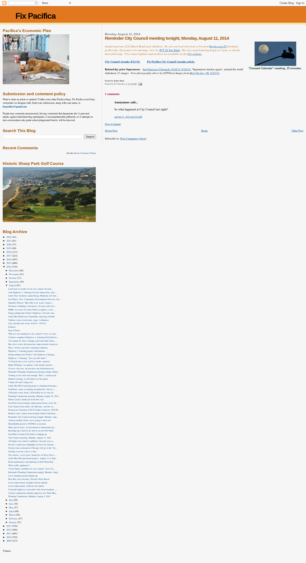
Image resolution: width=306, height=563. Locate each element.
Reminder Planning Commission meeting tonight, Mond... (33, 371)
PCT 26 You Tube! (169, 50)
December (14, 270)
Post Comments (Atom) (133, 138)
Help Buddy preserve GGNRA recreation (27, 423)
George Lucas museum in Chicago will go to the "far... (32, 447)
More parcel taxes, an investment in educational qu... (32, 427)
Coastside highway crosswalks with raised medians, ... (32, 489)
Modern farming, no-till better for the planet (28, 378)
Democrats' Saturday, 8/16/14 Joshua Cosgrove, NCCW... (34, 409)
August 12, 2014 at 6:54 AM (128, 116)
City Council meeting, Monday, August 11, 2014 (29, 437)
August (12, 285)
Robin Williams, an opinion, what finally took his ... (31, 364)
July (11, 499)
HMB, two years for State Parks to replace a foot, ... (32, 309)
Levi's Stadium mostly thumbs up (22, 475)
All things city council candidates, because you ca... (31, 441)
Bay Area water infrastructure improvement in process (33, 344)
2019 (9, 248)
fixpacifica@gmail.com (15, 106)
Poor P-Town (14, 330)
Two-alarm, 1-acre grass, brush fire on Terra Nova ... (32, 454)
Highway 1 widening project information (26, 350)
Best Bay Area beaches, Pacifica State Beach (28, 479)
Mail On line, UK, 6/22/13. (205, 73)
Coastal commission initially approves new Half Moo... (33, 492)
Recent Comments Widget (85, 153)
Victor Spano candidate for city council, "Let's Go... (31, 468)
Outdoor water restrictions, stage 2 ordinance (28, 320)
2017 (9, 255)
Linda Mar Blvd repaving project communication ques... (33, 385)
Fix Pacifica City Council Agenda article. (171, 61)
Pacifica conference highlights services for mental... (31, 444)
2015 (9, 262)
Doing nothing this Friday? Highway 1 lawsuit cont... (32, 312)
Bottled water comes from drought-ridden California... (32, 413)
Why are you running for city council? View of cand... (32, 333)
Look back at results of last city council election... (30, 288)
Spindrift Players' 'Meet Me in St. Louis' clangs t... (31, 302)
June (11, 503)
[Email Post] (140, 83)
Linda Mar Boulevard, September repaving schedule (31, 316)
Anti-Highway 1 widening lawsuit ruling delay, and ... (32, 292)
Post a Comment (113, 124)
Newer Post (111, 130)
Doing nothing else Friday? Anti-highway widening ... (32, 354)
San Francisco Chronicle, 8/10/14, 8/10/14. (167, 69)
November (14, 274)
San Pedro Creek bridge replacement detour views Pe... (33, 402)
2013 (9, 525)
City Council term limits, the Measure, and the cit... (31, 406)
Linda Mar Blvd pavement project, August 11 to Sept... (32, 458)
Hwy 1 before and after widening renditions (28, 347)
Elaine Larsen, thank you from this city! (26, 399)
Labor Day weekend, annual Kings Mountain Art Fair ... (33, 295)
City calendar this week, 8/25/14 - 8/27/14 (27, 323)
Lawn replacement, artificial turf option (26, 485)
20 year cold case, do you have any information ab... (31, 368)
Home (204, 130)
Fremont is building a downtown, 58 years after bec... (32, 306)
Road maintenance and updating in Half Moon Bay (30, 461)
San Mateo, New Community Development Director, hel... (34, 299)
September (14, 281)
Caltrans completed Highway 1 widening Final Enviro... (33, 337)
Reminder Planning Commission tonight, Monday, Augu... (34, 472)
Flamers (12, 326)
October (13, 277)
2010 (9, 537)
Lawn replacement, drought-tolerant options (27, 482)
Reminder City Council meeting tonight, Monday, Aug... (33, 416)
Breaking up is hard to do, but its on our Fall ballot (30, 430)
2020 (9, 244)
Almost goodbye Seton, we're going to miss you (29, 420)
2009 (9, 540)
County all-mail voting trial (20, 382)
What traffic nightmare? (19, 465)
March (12, 514)
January (13, 522)
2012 (9, 529)
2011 (9, 533)
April (12, 511)
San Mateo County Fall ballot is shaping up (27, 434)
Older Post (297, 130)
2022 (9, 236)
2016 (9, 259)
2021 (9, 240)
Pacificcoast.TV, (218, 46)
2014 (9, 266)
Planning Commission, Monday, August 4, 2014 (29, 496)
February (13, 518)
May (11, 507)
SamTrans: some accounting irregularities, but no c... (32, 389)
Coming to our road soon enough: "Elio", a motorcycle (32, 375)
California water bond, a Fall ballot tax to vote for (30, 392)
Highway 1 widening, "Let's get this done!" (27, 358)
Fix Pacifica (35, 15)
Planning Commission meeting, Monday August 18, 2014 (33, 396)
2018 (9, 251)
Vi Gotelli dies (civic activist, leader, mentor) (29, 361)
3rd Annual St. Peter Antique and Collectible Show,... (32, 340)
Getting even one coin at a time (22, 451)
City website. (194, 54)
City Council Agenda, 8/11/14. (122, 61)
